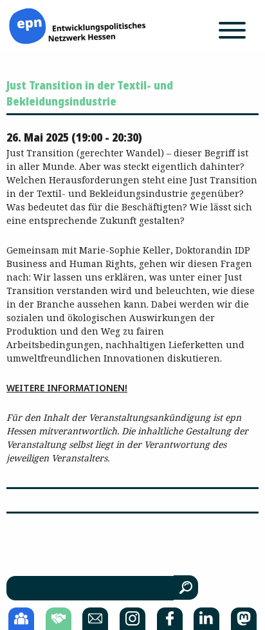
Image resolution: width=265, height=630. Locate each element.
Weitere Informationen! (66, 388)
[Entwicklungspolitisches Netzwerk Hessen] (77, 25)
